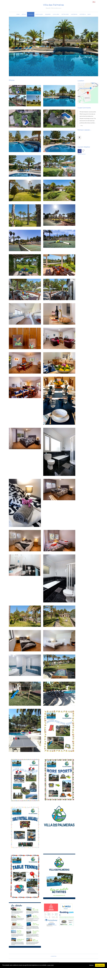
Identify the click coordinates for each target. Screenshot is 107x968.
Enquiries (47, 14)
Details (24, 14)
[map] (88, 93)
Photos (30, 14)
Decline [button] (91, 965)
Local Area (56, 14)
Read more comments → (84, 130)
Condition (53, 956)
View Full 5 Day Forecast (82, 154)
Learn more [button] (50, 965)
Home (18, 14)
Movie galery (39, 14)
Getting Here (65, 14)
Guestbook (74, 14)
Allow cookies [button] (100, 965)
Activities (82, 14)
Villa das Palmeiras (53, 5)
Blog (89, 14)
